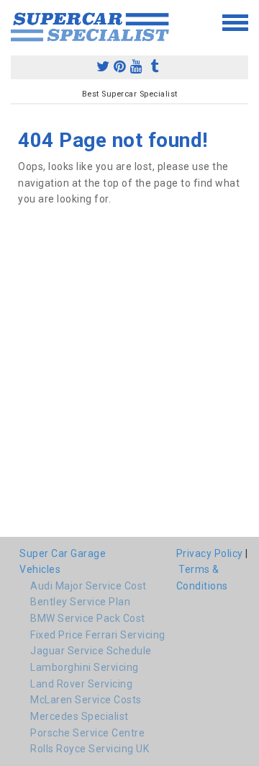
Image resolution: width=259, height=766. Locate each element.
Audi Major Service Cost (88, 586)
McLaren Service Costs (86, 699)
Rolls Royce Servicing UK (89, 748)
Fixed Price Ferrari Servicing (97, 635)
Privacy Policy (209, 553)
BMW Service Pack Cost (87, 618)
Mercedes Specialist (79, 716)
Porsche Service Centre (87, 733)
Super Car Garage (62, 553)
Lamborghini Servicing (84, 667)
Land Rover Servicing (81, 684)
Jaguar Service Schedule (91, 650)
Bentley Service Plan (80, 601)
